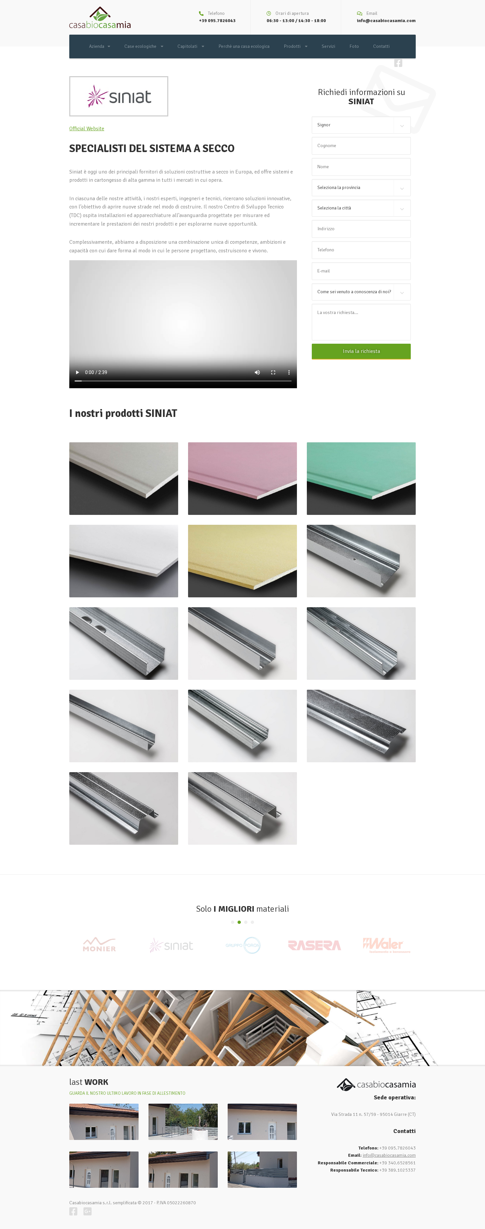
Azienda (96, 46)
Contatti (381, 46)
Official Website (86, 128)
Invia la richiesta (361, 351)
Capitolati (188, 46)
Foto (354, 46)
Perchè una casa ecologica (244, 46)
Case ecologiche (140, 46)
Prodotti (293, 46)
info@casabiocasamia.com (386, 20)
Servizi (328, 46)
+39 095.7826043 (217, 20)
